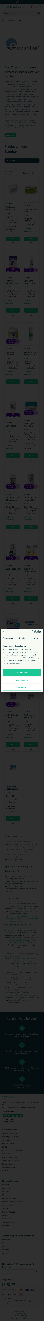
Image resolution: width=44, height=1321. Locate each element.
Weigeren (22, 687)
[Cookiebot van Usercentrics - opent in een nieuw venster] (31, 631)
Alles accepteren (22, 673)
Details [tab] (22, 638)
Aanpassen (20, 680)
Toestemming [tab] (8, 638)
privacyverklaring (14, 663)
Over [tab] (36, 638)
